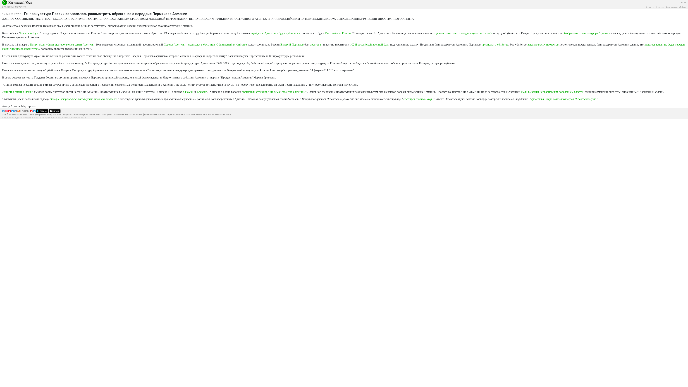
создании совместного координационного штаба (462, 33)
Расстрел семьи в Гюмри (418, 99)
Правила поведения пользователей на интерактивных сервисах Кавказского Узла (44, 117)
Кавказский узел (30, 33)
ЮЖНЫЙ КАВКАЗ (14, 7)
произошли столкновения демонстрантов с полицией (274, 92)
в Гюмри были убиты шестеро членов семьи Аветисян (61, 44)
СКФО (4, 7)
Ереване (202, 92)
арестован (316, 44)
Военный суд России (338, 33)
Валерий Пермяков (292, 44)
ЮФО (24, 7)
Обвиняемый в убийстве (231, 44)
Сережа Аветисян (174, 44)
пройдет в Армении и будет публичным (275, 33)
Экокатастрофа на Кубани (676, 7)
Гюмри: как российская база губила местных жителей (84, 99)
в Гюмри (188, 92)
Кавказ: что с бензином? (655, 7)
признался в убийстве (495, 44)
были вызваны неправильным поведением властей (552, 92)
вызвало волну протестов (543, 44)
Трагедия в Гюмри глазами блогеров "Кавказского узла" (564, 99)
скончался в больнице (201, 44)
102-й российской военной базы (369, 44)
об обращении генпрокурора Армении (587, 33)
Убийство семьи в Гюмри (17, 92)
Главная (682, 3)
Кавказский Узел (20, 2)
